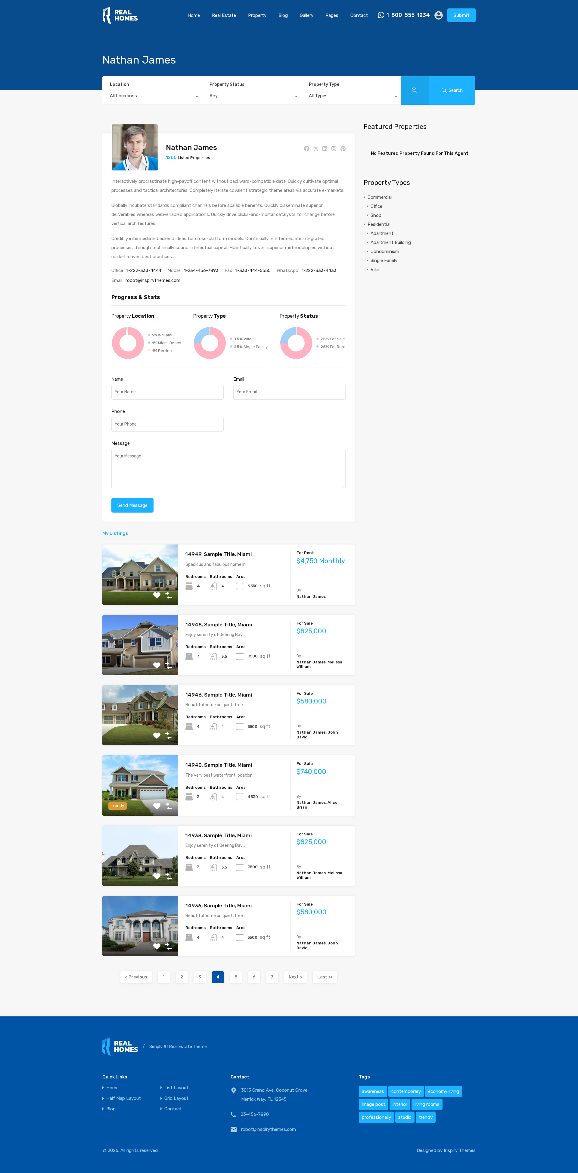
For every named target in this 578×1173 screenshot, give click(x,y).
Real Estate (224, 15)
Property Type (324, 84)
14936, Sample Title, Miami (218, 906)
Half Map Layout (123, 1098)
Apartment (382, 233)
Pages (331, 15)
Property (257, 15)
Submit (461, 15)
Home (194, 15)
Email (238, 379)
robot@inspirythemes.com (153, 280)
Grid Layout (176, 1098)
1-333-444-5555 (253, 270)
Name (117, 379)
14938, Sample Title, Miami (218, 835)
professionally (376, 1117)
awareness (373, 1091)
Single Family (384, 260)
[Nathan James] (135, 167)
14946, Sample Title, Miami (218, 695)
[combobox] (152, 97)
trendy (426, 1117)
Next (294, 977)
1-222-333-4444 (143, 270)
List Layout (176, 1088)
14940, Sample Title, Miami (218, 765)
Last (322, 977)
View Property (140, 592)
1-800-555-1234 (408, 15)
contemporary (406, 1091)
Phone (118, 411)
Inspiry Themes (460, 1150)
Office (376, 206)
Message (120, 443)
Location (119, 84)
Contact (359, 15)
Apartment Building (391, 242)
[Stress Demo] (120, 22)
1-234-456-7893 (201, 270)
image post (373, 1104)
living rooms (427, 1104)
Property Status (227, 84)
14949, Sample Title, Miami (218, 554)
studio (405, 1117)
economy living (443, 1091)
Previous (138, 977)
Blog (283, 15)
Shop (376, 215)
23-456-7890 (255, 1114)
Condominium (385, 251)
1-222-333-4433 (319, 270)
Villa (375, 269)
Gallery (306, 15)
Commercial (380, 197)
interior (400, 1104)
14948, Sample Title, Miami (218, 625)
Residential (379, 224)
